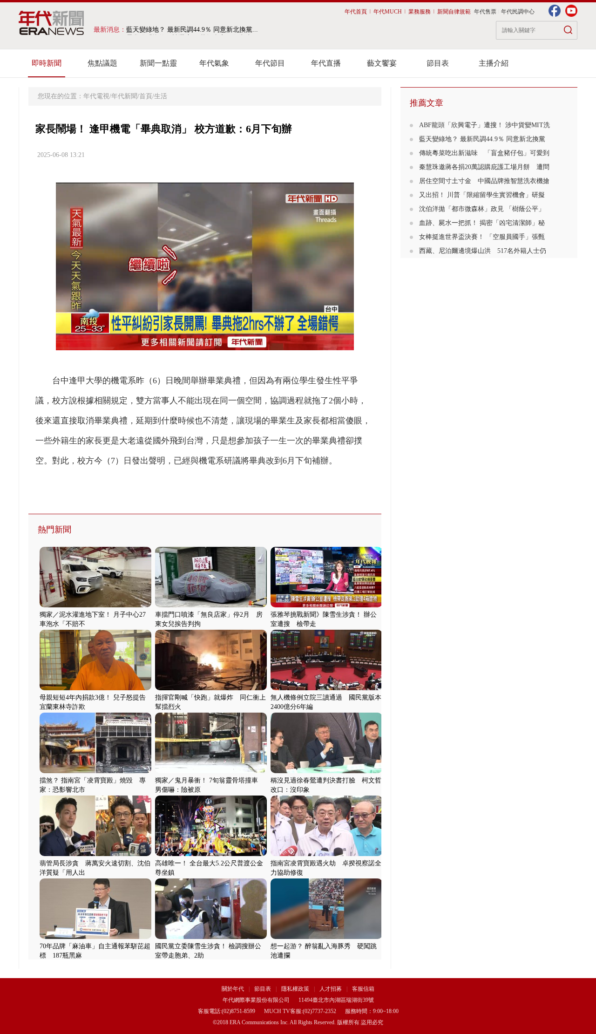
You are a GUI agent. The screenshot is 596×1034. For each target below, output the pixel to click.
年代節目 (270, 63)
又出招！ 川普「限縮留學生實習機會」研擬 (482, 194)
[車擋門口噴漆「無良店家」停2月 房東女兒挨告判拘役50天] (211, 605)
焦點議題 (102, 63)
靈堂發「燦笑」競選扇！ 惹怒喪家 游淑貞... (191, 29)
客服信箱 (363, 989)
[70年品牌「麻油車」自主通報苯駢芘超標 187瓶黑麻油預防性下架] (95, 936)
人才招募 (330, 989)
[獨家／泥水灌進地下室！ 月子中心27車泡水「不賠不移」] (95, 605)
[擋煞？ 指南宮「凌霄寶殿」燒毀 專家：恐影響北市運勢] (95, 771)
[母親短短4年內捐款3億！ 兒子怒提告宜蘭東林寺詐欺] (95, 688)
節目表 (438, 63)
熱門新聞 (54, 529)
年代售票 (485, 11)
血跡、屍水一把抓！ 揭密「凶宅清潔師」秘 (482, 222)
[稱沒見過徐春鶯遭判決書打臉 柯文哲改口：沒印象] (326, 771)
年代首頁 (356, 11)
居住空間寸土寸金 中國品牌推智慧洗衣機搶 (484, 180)
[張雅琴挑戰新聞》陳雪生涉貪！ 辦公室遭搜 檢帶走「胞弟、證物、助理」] (326, 605)
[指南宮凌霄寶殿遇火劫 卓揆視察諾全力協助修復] (326, 853)
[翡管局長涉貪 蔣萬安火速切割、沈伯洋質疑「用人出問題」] (95, 853)
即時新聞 (46, 63)
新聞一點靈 (158, 63)
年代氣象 (214, 63)
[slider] (205, 343)
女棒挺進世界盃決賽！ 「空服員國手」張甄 (482, 236)
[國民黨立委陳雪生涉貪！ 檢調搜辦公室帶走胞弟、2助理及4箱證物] (211, 936)
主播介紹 (493, 63)
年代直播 (326, 63)
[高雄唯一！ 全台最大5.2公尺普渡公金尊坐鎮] (211, 853)
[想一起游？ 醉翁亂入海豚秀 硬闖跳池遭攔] (326, 936)
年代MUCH (387, 11)
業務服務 (419, 11)
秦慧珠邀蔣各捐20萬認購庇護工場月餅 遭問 (484, 166)
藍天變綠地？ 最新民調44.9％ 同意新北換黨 (482, 139)
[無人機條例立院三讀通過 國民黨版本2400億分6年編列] (326, 688)
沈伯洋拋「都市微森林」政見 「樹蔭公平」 (482, 208)
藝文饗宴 (382, 63)
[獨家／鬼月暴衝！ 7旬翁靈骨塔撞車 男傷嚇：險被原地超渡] (211, 771)
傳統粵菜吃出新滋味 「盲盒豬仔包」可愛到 (484, 153)
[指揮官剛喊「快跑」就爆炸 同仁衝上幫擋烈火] (211, 688)
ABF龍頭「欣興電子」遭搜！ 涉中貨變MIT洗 (484, 125)
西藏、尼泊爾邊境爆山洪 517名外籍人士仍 (482, 250)
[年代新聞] (51, 23)
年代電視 (96, 96)
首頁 (145, 96)
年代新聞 (124, 96)
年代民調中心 (518, 11)
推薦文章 (426, 103)
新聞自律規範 (454, 11)
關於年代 (233, 989)
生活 (160, 96)
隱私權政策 (296, 989)
